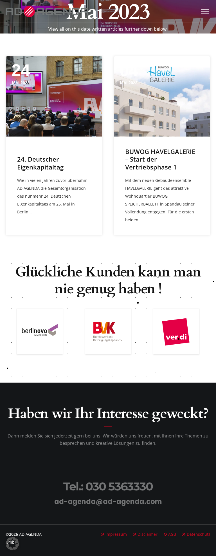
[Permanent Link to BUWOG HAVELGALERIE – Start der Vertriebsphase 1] (162, 96)
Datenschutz (198, 534)
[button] (12, 543)
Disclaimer (148, 534)
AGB (172, 534)
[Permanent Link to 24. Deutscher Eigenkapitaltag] (54, 96)
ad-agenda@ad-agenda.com (108, 501)
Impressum (116, 534)
